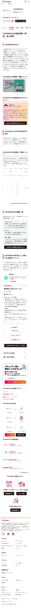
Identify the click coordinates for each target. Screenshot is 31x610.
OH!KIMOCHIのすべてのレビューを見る (15, 345)
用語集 (2, 548)
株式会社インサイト (18, 12)
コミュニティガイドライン (20, 592)
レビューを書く (22, 21)
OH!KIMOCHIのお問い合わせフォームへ (15, 123)
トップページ (4, 541)
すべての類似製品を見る (24, 472)
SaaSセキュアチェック (6, 598)
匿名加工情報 (18, 594)
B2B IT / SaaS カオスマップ (7, 545)
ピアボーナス (15, 160)
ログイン (17, 565)
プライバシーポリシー (5, 592)
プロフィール (4, 563)
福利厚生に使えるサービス (13, 289)
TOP (2, 3)
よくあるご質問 (4, 580)
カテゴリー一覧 (18, 541)
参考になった (16, 339)
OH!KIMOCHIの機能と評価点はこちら (15, 247)
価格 (17, 28)
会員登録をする (9, 493)
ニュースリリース (19, 555)
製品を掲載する (15, 510)
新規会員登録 (4, 565)
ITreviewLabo (15, 598)
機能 (22, 28)
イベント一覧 (18, 543)
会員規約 (17, 590)
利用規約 (3, 590)
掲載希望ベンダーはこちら (6, 572)
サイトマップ (18, 548)
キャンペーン (4, 555)
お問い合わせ (18, 580)
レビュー (4, 28)
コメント (16, 330)
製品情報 (11, 28)
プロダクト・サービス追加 (20, 545)
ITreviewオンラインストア (6, 601)
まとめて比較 (10, 435)
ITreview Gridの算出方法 (6, 594)
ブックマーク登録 (9, 21)
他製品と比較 (21, 435)
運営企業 (3, 582)
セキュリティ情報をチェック (14, 382)
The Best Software (5, 543)
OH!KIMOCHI (18, 9)
